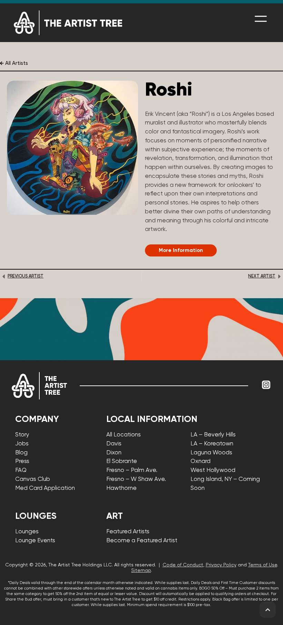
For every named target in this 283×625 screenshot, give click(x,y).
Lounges (27, 532)
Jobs (22, 444)
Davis (113, 444)
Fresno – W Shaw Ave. (136, 479)
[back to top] (267, 609)
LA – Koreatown (212, 444)
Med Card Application (45, 488)
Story (22, 435)
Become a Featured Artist (141, 541)
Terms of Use (262, 565)
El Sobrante (121, 461)
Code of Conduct (183, 565)
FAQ (21, 470)
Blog (21, 453)
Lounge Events (35, 541)
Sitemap (141, 570)
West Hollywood (213, 470)
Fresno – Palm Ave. (131, 470)
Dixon (113, 453)
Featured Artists (127, 532)
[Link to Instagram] (266, 385)
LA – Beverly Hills (213, 435)
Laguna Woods (211, 453)
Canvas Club (32, 479)
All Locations (123, 435)
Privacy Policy (221, 565)
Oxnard (201, 461)
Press (22, 461)
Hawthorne (121, 488)
